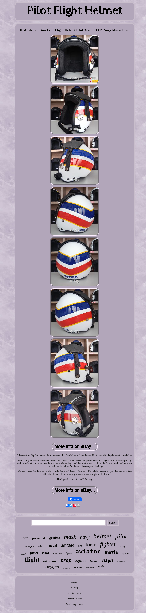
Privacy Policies (74, 598)
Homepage (74, 582)
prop (66, 560)
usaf (122, 546)
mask (70, 537)
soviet (78, 567)
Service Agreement (74, 604)
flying (69, 553)
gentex (54, 537)
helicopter (29, 546)
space (125, 553)
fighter (108, 544)
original (57, 553)
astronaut (50, 561)
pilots (34, 553)
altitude (67, 545)
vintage (121, 561)
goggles (66, 568)
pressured (38, 538)
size (80, 546)
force (91, 545)
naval (53, 546)
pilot (121, 536)
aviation (41, 546)
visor (45, 553)
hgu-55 (23, 554)
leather (94, 561)
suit (101, 566)
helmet (102, 536)
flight (32, 559)
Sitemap (74, 587)
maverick (90, 567)
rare (25, 538)
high (107, 560)
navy (85, 537)
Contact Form (74, 593)
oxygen (52, 566)
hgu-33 (80, 561)
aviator (88, 551)
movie (111, 552)
